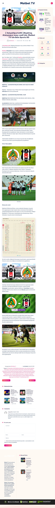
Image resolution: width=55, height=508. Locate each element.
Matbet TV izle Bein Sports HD (22, 377)
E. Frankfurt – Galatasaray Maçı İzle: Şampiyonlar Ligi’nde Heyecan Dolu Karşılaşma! (29, 391)
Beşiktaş (4, 50)
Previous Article (6, 380)
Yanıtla (9, 418)
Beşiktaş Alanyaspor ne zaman (19, 375)
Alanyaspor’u (5, 59)
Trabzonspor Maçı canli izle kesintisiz (47, 28)
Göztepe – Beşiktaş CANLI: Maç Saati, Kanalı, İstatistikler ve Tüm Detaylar (14, 391)
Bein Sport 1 (13, 366)
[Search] (52, 3)
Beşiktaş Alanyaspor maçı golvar (22, 374)
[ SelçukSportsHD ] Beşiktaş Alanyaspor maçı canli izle (19, 368)
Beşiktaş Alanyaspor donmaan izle (22, 369)
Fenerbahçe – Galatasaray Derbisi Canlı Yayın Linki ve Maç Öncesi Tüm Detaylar (28, 461)
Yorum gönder (8, 445)
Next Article (32, 380)
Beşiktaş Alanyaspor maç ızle (9, 372)
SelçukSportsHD (6, 45)
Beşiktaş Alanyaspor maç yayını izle (23, 372)
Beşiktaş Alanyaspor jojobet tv (16, 371)
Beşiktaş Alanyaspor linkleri (29, 371)
